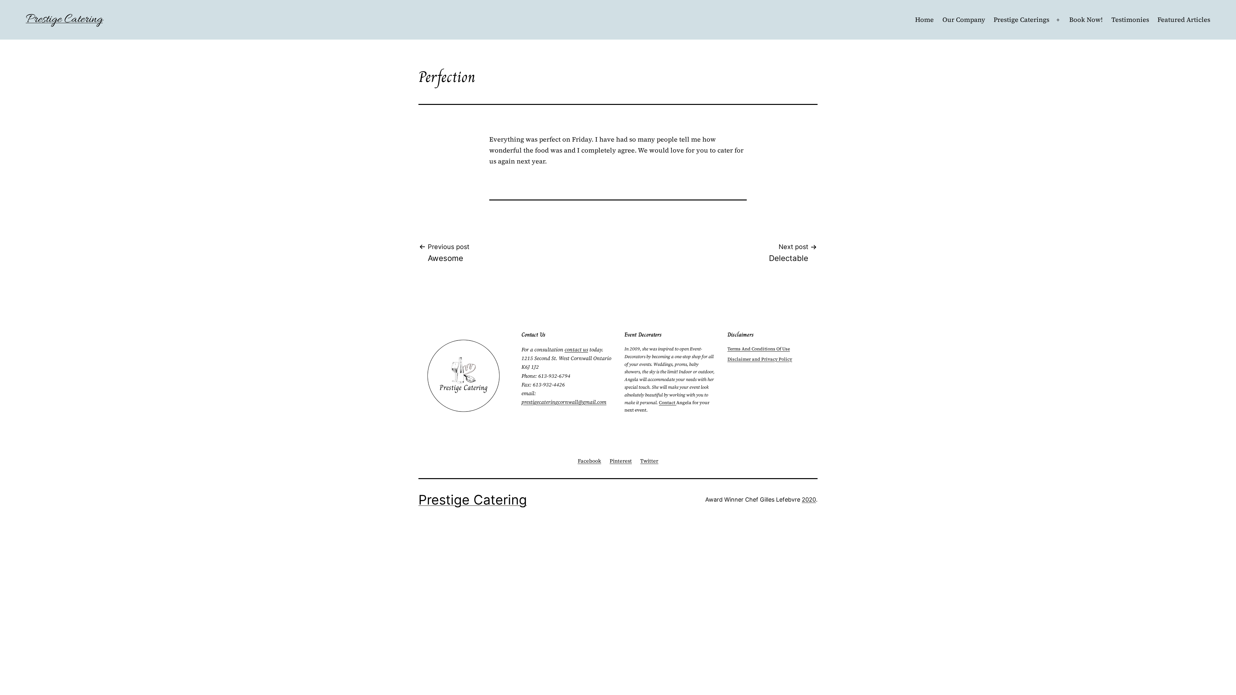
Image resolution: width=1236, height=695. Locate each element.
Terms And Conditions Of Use (758, 349)
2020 (809, 499)
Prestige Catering (64, 19)
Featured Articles (1183, 19)
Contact (667, 402)
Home (924, 19)
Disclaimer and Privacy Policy (759, 359)
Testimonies (1130, 19)
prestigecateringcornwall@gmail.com (563, 401)
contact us (576, 349)
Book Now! (1086, 19)
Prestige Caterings (1021, 19)
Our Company (963, 19)
